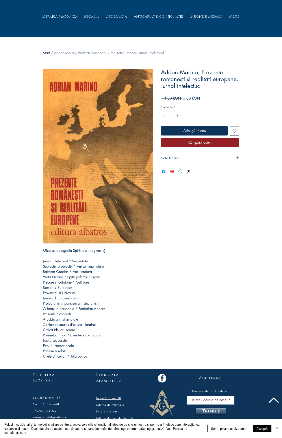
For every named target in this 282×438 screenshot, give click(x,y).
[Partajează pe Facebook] (163, 171)
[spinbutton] (171, 115)
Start (46, 53)
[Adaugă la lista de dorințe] (234, 130)
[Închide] (276, 428)
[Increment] (177, 115)
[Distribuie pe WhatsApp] (180, 171)
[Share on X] (188, 171)
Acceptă (262, 428)
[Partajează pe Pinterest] (172, 171)
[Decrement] (164, 115)
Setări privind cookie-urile (228, 428)
